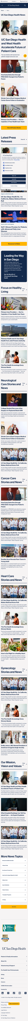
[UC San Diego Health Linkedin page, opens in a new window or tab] (2, 993)
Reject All (14, 175)
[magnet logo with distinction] (9, 928)
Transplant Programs (6, 894)
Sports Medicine (5, 885)
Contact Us (4, 989)
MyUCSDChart (5, 1)
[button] (2, 5)
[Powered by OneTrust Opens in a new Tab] (6, 190)
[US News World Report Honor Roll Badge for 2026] (5, 938)
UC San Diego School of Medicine (8, 1018)
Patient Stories (5, 890)
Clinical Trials (5, 865)
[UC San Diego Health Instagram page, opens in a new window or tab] (8, 993)
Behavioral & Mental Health (8, 860)
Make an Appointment (14, 1003)
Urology (4, 899)
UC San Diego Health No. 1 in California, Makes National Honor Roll (13, 199)
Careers (3, 982)
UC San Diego (4, 1015)
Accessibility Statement (6, 1007)
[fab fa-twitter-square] (25, 993)
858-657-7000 (24, 1)
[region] (14, 172)
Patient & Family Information (9, 956)
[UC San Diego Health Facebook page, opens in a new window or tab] (14, 993)
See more (14, 906)
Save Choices (14, 182)
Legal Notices (4, 1010)
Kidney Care (5, 880)
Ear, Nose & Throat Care (7, 870)
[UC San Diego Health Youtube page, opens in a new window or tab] (19, 993)
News (2, 978)
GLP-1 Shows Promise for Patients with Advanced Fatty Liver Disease (14, 229)
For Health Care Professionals (10, 970)
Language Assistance (5, 1012)
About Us (3, 961)
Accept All (14, 179)
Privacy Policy (4, 1004)
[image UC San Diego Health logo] (13, 5)
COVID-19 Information (6, 985)
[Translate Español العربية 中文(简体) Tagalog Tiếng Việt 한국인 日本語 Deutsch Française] (14, 1)
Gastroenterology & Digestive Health (10, 875)
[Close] (25, 154)
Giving (2, 974)
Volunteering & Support (8, 965)
